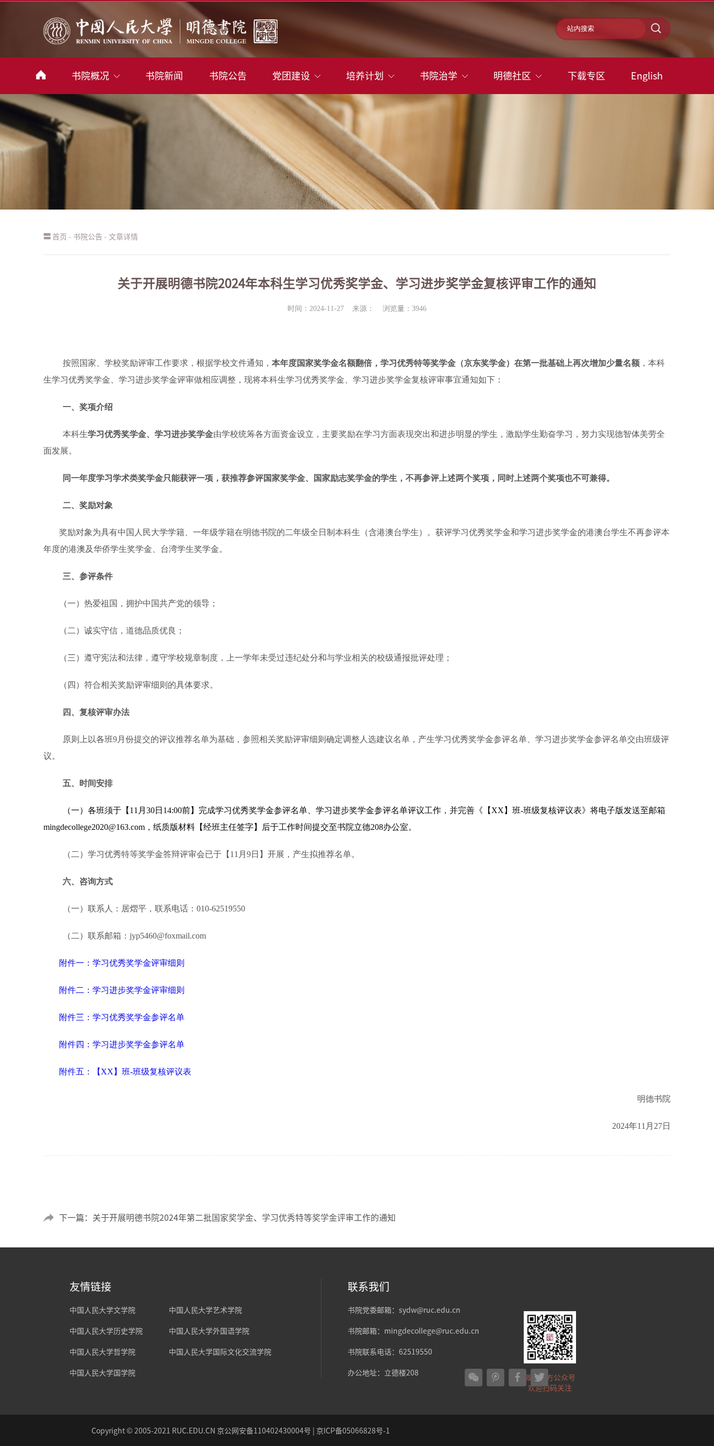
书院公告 (228, 75)
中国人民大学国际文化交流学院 (220, 1351)
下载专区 (586, 75)
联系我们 (368, 1286)
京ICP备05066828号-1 (353, 1430)
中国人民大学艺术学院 (205, 1309)
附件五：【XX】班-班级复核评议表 (125, 1071)
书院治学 (438, 75)
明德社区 (512, 75)
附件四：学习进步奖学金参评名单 (122, 1044)
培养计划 (365, 75)
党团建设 (291, 75)
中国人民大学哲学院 (102, 1351)
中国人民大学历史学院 (106, 1330)
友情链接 (90, 1286)
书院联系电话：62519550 (390, 1351)
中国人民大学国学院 (102, 1372)
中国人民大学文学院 (102, 1309)
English (647, 75)
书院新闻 (164, 75)
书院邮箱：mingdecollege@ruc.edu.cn (413, 1330)
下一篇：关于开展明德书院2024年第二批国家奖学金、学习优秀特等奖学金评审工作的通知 (227, 1217)
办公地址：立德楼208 (383, 1372)
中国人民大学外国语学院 (209, 1330)
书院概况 (90, 75)
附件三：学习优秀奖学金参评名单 (122, 1017)
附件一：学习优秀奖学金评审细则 (122, 962)
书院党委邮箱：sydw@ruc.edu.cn (404, 1309)
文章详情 (123, 236)
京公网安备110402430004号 (264, 1430)
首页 (59, 236)
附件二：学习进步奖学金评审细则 (122, 990)
